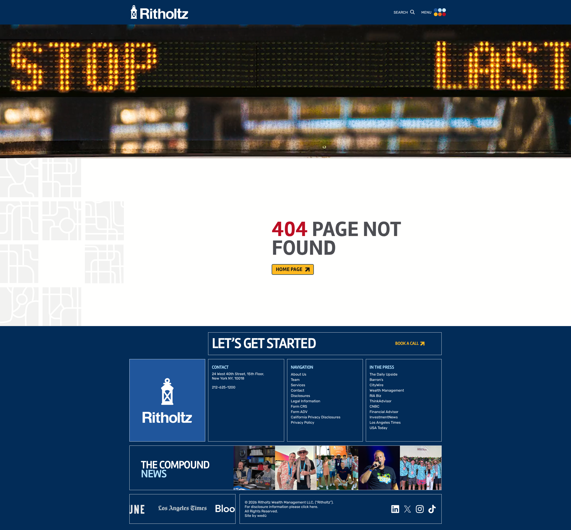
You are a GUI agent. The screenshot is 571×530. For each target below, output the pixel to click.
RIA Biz (375, 396)
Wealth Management (387, 390)
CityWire (376, 385)
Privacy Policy (302, 422)
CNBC (374, 406)
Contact (297, 390)
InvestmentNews (384, 417)
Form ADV (299, 412)
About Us (298, 374)
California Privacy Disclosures (315, 417)
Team (295, 380)
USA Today (378, 428)
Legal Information (305, 401)
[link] (152, 509)
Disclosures (300, 396)
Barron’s (376, 380)
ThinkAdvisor (380, 401)
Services (298, 385)
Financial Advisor (384, 412)
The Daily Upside (383, 374)
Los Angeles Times (385, 422)
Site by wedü (256, 516)
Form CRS (299, 406)
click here (309, 507)
